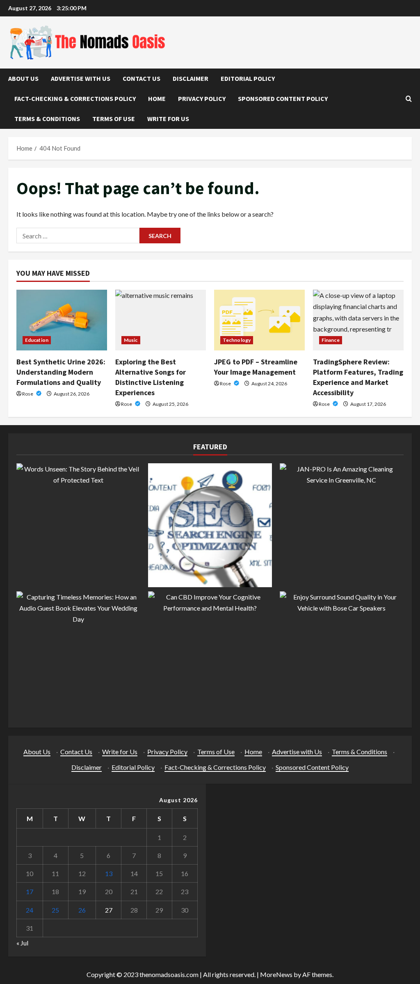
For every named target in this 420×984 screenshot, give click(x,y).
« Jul (22, 943)
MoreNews (276, 974)
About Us (23, 78)
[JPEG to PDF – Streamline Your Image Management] (259, 320)
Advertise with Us (80, 78)
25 (55, 910)
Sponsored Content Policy (283, 98)
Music (131, 340)
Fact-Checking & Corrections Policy (75, 98)
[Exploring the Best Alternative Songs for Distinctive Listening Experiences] (160, 320)
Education (36, 340)
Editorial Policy (248, 78)
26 (82, 910)
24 (29, 910)
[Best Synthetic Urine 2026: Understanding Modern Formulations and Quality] (61, 320)
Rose (28, 394)
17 (29, 891)
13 (108, 873)
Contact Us (141, 78)
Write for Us (168, 118)
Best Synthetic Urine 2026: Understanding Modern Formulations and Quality (60, 372)
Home (157, 98)
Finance (331, 340)
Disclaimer (190, 78)
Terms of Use (113, 118)
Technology (237, 340)
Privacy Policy (202, 98)
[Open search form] (409, 99)
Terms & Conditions (47, 118)
